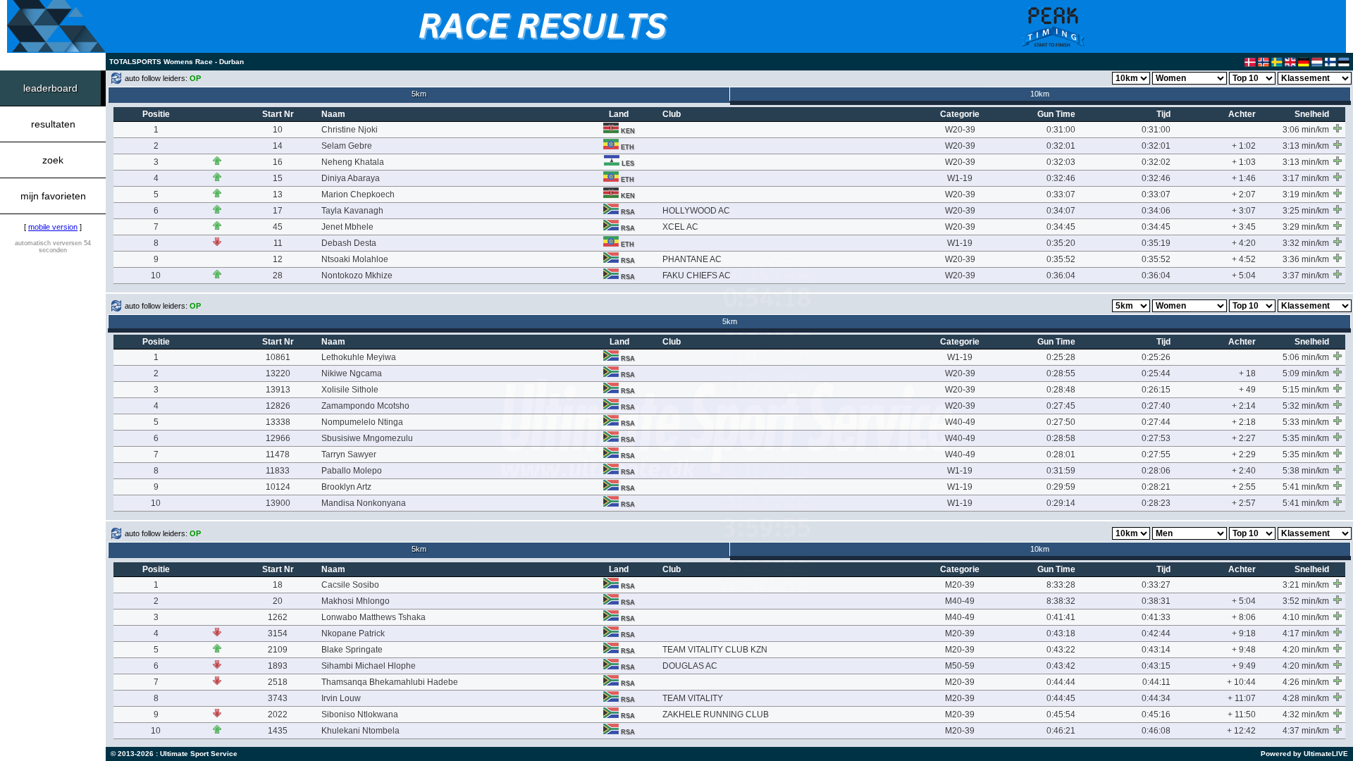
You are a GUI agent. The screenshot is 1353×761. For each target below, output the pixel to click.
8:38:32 (1060, 601)
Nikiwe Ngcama (351, 373)
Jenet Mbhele (347, 227)
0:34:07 (1060, 211)
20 (278, 601)
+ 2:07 (1244, 194)
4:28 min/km (1306, 698)
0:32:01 (1060, 146)
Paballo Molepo (351, 471)
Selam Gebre (346, 146)
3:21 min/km (1306, 585)
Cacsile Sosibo (350, 585)
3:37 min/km (1306, 275)
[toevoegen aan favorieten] (1337, 128)
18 (278, 585)
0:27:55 (1156, 454)
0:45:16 (1156, 714)
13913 (278, 390)
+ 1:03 (1244, 162)
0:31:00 (1060, 130)
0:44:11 (1156, 682)
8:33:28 (1060, 585)
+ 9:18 (1244, 633)
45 (278, 227)
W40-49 (960, 422)
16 (278, 162)
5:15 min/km (1306, 390)
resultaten (53, 124)
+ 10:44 (1241, 682)
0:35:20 (1060, 243)
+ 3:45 (1244, 227)
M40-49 (960, 601)
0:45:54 (1060, 714)
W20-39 (960, 130)
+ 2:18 (1244, 422)
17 (278, 211)
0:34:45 (1060, 227)
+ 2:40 (1244, 471)
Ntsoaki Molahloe (354, 259)
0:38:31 (1156, 601)
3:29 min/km (1306, 227)
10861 (278, 357)
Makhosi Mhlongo (355, 601)
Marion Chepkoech (358, 194)
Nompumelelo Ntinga (362, 422)
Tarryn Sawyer (348, 454)
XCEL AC (680, 227)
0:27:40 (1156, 406)
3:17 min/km (1306, 178)
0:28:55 (1060, 373)
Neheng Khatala (352, 162)
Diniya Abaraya (350, 178)
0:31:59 (1060, 471)
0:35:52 (1060, 259)
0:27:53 (1156, 438)
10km (1039, 93)
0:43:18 (1060, 633)
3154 (278, 633)
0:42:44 (1156, 633)
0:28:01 (1060, 454)
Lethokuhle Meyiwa (358, 357)
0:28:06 (1156, 471)
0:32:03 (1060, 162)
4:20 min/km (1306, 650)
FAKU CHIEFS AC (696, 275)
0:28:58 (1060, 438)
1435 (278, 731)
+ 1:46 (1244, 178)
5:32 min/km (1306, 406)
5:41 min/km (1306, 487)
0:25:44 (1156, 373)
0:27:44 (1156, 422)
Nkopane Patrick (353, 633)
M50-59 (960, 666)
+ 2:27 (1244, 438)
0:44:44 (1060, 682)
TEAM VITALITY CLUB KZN (714, 650)
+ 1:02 (1244, 146)
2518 (278, 682)
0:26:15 (1156, 390)
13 (278, 194)
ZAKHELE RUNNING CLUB (715, 714)
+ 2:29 (1244, 454)
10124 (278, 487)
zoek (52, 160)
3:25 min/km (1306, 211)
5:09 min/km (1306, 373)
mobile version (53, 227)
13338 (278, 422)
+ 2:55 (1244, 487)
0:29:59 (1060, 487)
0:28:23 (1156, 503)
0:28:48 (1060, 390)
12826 (278, 406)
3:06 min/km (1306, 130)
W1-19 (959, 178)
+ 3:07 (1244, 211)
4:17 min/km (1306, 633)
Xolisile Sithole (349, 390)
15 (278, 178)
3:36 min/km (1306, 259)
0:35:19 (1156, 243)
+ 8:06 (1244, 617)
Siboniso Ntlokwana (359, 714)
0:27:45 (1060, 406)
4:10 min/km (1306, 617)
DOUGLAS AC (689, 666)
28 (278, 275)
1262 (278, 617)
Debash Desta (348, 243)
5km (419, 93)
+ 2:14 (1244, 406)
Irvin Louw (341, 698)
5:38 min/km (1306, 471)
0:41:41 (1060, 617)
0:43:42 (1060, 666)
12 (278, 259)
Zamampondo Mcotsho (365, 406)
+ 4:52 (1244, 259)
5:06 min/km (1306, 357)
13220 (278, 373)
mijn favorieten (53, 196)
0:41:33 (1156, 617)
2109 (278, 650)
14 (278, 146)
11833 (278, 471)
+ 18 (1247, 373)
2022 (278, 714)
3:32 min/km (1306, 243)
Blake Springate (352, 650)
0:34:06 (1156, 211)
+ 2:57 (1244, 503)
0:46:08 (1156, 731)
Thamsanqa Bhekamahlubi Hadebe (389, 682)
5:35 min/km (1306, 438)
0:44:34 (1156, 698)
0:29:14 (1060, 503)
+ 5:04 (1244, 275)
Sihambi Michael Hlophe (368, 666)
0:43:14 (1156, 650)
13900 (278, 503)
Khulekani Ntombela (360, 731)
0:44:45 (1060, 698)
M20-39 (960, 585)
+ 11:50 (1242, 714)
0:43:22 (1060, 650)
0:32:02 (1156, 162)
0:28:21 (1156, 487)
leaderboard (50, 88)
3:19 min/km (1306, 194)
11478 (278, 454)
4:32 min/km (1306, 714)
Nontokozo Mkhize (357, 275)
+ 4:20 (1244, 243)
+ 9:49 (1244, 666)
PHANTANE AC (692, 259)
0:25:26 (1156, 357)
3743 (278, 698)
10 (278, 130)
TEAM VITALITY (692, 698)
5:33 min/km (1306, 422)
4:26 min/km (1306, 682)
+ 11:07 (1242, 698)
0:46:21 (1060, 731)
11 (278, 243)
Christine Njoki (349, 130)
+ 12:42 (1241, 731)
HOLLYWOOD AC (696, 211)
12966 (278, 438)
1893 (278, 666)
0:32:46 (1060, 178)
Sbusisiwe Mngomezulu (367, 438)
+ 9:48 (1244, 650)
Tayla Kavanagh (352, 211)
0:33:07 (1060, 194)
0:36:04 (1060, 275)
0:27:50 (1060, 422)
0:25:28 (1060, 357)
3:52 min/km (1306, 601)
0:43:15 (1156, 666)
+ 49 (1247, 390)
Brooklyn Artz (346, 487)
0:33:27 (1156, 585)
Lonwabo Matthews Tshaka (373, 617)
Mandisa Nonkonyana (363, 503)
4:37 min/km (1306, 731)
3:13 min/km (1306, 146)
